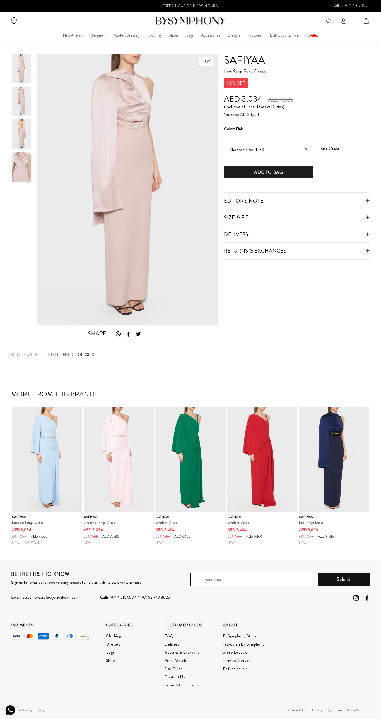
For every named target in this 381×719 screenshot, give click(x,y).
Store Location (236, 652)
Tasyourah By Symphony (244, 644)
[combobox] (329, 20)
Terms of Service (237, 660)
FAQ (168, 636)
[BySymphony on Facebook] (367, 597)
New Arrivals (73, 35)
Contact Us (174, 677)
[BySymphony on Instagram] (356, 597)
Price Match (175, 660)
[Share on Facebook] (128, 333)
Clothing (154, 35)
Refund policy (235, 669)
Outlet (313, 35)
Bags (189, 35)
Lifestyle (234, 35)
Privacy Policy (321, 710)
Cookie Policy (297, 710)
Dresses (85, 354)
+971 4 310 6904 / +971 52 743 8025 (135, 597)
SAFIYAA (244, 60)
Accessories (210, 35)
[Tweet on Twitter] (138, 333)
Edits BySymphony (285, 35)
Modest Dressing (127, 35)
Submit (344, 579)
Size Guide (173, 669)
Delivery (171, 644)
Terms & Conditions (181, 685)
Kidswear (255, 35)
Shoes (174, 35)
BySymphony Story (239, 636)
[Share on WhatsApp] (118, 333)
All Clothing (54, 354)
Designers (98, 35)
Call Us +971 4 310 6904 (351, 5)
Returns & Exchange (182, 652)
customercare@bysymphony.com (45, 597)
